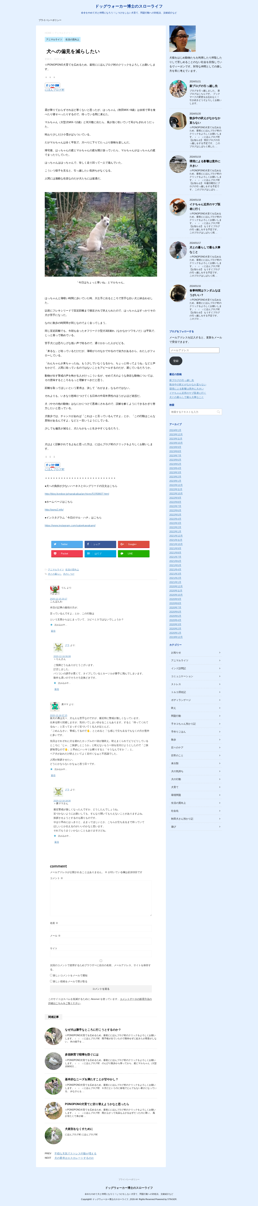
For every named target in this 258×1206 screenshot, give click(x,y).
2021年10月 (176, 544)
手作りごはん (178, 731)
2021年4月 (175, 569)
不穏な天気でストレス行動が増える (75, 1153)
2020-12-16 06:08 (62, 656)
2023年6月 (175, 459)
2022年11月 (175, 489)
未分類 (174, 763)
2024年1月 (175, 430)
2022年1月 (175, 531)
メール (55, 935)
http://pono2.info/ (54, 509)
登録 (175, 360)
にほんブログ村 (54, 89)
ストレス (176, 684)
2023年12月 (176, 434)
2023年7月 (175, 455)
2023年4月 (175, 468)
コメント (56, 878)
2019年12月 (176, 637)
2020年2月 (175, 628)
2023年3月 (175, 472)
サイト (53, 948)
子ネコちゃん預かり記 (183, 723)
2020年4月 (175, 620)
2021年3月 (175, 573)
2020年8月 (175, 603)
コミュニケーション (182, 676)
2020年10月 (176, 594)
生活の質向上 (72, 569)
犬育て (174, 787)
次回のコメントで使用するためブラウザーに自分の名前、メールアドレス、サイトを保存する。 (100, 967)
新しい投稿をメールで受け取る (70, 981)
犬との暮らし (55, 574)
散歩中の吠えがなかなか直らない (187, 384)
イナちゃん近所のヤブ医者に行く (187, 393)
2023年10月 (176, 442)
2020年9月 (175, 599)
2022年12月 (176, 485)
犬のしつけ (68, 574)
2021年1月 (175, 582)
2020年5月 (175, 616)
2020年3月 (175, 624)
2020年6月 (175, 611)
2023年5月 (175, 464)
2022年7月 (175, 506)
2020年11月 (175, 590)
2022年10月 (176, 493)
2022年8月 (175, 502)
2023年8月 (175, 451)
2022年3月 (175, 523)
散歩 (173, 739)
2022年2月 (175, 527)
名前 (54, 923)
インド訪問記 (178, 668)
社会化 (174, 810)
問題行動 (176, 715)
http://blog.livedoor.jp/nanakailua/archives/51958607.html (77, 493)
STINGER (172, 1199)
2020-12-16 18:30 (62, 801)
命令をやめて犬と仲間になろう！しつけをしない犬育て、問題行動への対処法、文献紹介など (129, 1194)
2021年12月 (176, 535)
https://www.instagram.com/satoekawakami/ (70, 525)
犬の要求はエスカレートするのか (74, 1157)
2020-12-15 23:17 (58, 599)
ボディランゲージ (181, 700)
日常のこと (177, 755)
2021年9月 (175, 548)
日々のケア (177, 747)
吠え (173, 708)
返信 (53, 631)
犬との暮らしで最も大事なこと (186, 397)
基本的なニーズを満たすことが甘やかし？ (91, 1079)
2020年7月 (175, 607)
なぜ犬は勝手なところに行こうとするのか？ (93, 1029)
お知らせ (176, 652)
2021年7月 (175, 556)
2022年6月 (175, 510)
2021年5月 (175, 565)
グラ (67, 645)
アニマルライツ (56, 569)
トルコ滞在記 (178, 692)
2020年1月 (175, 632)
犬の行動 (176, 779)
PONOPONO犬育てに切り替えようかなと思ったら (97, 1104)
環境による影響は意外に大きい (186, 388)
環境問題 (176, 795)
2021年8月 (175, 552)
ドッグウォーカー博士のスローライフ (129, 6)
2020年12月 (176, 586)
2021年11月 (175, 540)
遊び (173, 826)
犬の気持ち (177, 771)
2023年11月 (175, 438)
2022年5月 (175, 514)
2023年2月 (175, 476)
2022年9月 (175, 497)
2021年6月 (175, 561)
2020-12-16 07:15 (58, 715)
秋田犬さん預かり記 (182, 818)
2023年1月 (175, 480)
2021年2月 (175, 578)
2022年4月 (175, 518)
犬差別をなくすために (79, 1128)
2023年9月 (175, 447)
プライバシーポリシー (50, 20)
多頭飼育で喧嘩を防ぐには (82, 1054)
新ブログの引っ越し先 (204, 85)
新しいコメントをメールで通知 (70, 975)
